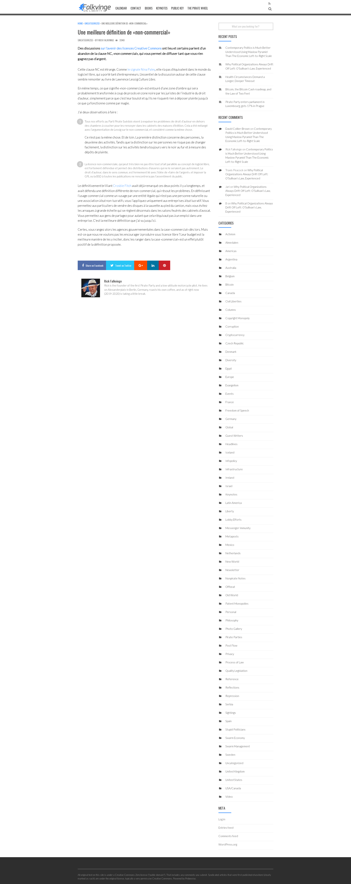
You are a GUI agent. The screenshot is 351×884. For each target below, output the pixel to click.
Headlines (231, 444)
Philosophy (231, 620)
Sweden (230, 754)
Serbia (229, 704)
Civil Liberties (233, 301)
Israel (228, 486)
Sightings (230, 712)
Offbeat (230, 586)
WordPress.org (227, 844)
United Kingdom (235, 771)
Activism (230, 234)
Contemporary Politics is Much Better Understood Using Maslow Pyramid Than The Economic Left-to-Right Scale (248, 51)
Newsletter (232, 570)
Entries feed (225, 827)
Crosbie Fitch (122, 186)
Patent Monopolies (236, 603)
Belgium (230, 276)
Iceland (229, 452)
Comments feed (228, 836)
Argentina (231, 259)
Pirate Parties (233, 637)
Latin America (233, 502)
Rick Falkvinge (106, 40)
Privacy (229, 654)
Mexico (229, 544)
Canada (230, 293)
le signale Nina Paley (141, 69)
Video (229, 796)
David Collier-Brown (237, 128)
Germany (230, 418)
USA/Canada (233, 788)
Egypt (228, 368)
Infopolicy (231, 460)
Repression (232, 695)
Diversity (230, 360)
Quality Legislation (236, 670)
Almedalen (231, 242)
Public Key (177, 8)
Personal (230, 612)
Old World (231, 595)
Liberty (229, 511)
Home (80, 23)
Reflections (232, 687)
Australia (230, 267)
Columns (230, 309)
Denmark (230, 351)
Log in (221, 819)
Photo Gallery (233, 628)
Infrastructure (234, 469)
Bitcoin (229, 284)
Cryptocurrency (234, 335)
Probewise (190, 878)
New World (232, 561)
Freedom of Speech (237, 410)
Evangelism (231, 385)
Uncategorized (92, 23)
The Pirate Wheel (197, 8)
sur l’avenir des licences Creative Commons (131, 48)
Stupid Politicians (235, 729)
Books (148, 8)
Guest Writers (234, 435)
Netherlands (233, 553)
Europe (229, 376)
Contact (136, 8)
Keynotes (161, 8)
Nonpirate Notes (235, 578)
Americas (231, 251)
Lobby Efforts (233, 519)
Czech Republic (234, 343)
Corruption (232, 326)
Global (229, 427)
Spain (228, 721)
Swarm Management (237, 746)
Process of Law (234, 662)
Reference (232, 679)
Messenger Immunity (237, 528)
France (229, 402)
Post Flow (231, 645)
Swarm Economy (235, 737)
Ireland (229, 477)
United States (233, 779)
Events (229, 393)
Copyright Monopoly (237, 318)
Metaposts (232, 536)
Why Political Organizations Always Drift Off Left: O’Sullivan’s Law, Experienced (246, 174)
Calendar (121, 8)
